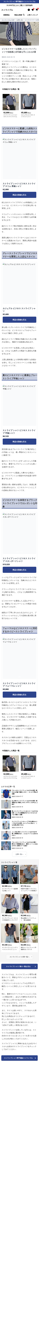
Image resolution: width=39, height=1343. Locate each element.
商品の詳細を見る (19, 195)
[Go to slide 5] (22, 301)
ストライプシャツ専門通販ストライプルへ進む (18, 1059)
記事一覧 (20, 20)
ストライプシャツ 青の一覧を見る (18, 966)
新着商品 (6, 15)
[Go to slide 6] (22, 551)
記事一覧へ (21, 854)
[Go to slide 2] (18, 301)
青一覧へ (21, 956)
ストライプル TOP (8, 20)
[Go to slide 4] (20, 301)
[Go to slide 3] (19, 301)
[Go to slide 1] (16, 301)
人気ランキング (32, 15)
